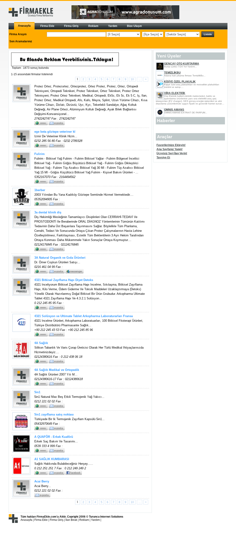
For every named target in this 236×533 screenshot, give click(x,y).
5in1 (37, 392)
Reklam (84, 520)
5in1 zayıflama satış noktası (54, 414)
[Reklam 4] (65, 65)
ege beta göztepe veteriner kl (54, 131)
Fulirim (39, 154)
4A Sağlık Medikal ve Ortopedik (56, 370)
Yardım (95, 520)
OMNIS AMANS (174, 109)
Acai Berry (41, 481)
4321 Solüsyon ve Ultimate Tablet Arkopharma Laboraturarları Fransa (83, 316)
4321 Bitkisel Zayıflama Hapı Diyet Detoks (63, 280)
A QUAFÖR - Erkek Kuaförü (53, 436)
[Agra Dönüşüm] (125, 18)
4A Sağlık (41, 343)
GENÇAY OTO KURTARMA (181, 63)
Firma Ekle (41, 520)
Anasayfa (26, 520)
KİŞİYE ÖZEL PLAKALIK (180, 81)
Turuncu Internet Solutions (106, 516)
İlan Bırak (71, 520)
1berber (39, 190)
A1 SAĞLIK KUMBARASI (51, 459)
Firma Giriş (56, 520)
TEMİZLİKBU (172, 72)
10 (132, 79)
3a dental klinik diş (47, 212)
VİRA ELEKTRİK (174, 93)
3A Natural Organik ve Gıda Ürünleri (60, 257)
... (140, 79)
